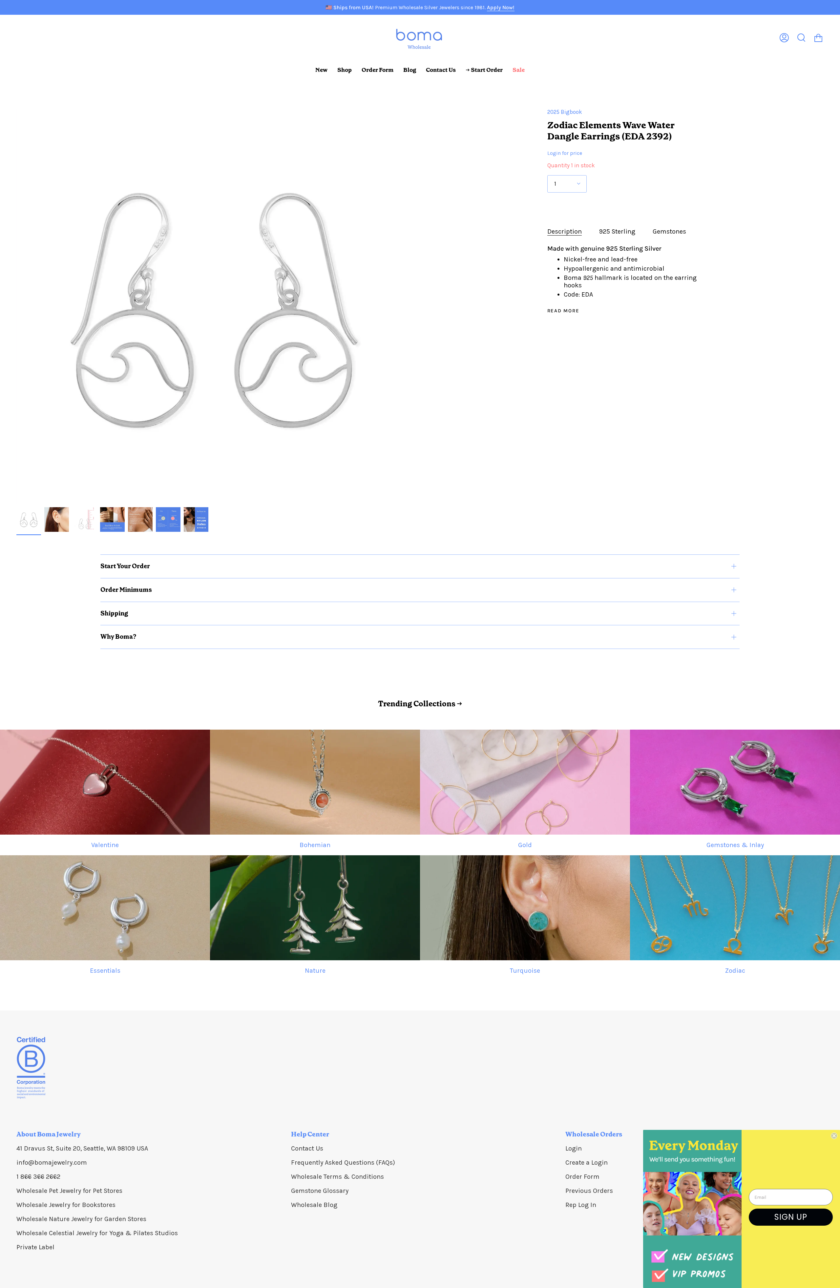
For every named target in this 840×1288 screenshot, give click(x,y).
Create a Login (586, 1162)
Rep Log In (580, 1205)
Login (573, 1148)
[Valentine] (105, 782)
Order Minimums (126, 590)
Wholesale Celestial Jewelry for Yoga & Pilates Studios (97, 1233)
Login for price (564, 153)
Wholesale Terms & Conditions (337, 1176)
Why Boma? (118, 637)
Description (564, 231)
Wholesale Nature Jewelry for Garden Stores (81, 1219)
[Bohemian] (315, 782)
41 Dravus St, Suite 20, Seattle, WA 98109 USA (82, 1148)
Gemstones (669, 231)
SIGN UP (790, 1217)
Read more (563, 310)
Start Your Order (125, 566)
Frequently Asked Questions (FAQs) (343, 1162)
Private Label (35, 1247)
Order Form (582, 1176)
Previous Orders (589, 1191)
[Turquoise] (525, 907)
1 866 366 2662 (38, 1176)
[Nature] (315, 907)
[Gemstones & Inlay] (735, 782)
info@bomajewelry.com (51, 1162)
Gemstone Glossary (319, 1191)
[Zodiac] (735, 907)
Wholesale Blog (314, 1205)
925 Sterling (617, 231)
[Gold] (525, 782)
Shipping (114, 613)
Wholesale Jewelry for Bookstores (66, 1205)
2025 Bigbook (564, 112)
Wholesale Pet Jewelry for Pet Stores (69, 1191)
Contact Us (307, 1148)
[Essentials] (105, 907)
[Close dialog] (834, 1135)
